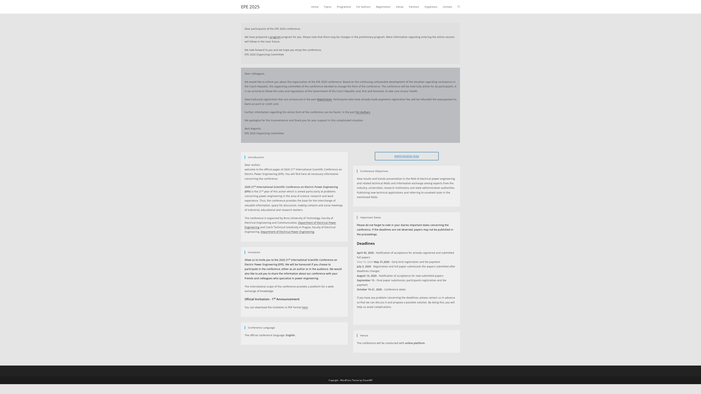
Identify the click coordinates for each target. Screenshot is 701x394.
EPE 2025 (250, 7)
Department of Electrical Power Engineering (287, 231)
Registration (324, 99)
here (305, 307)
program (275, 37)
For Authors (363, 112)
